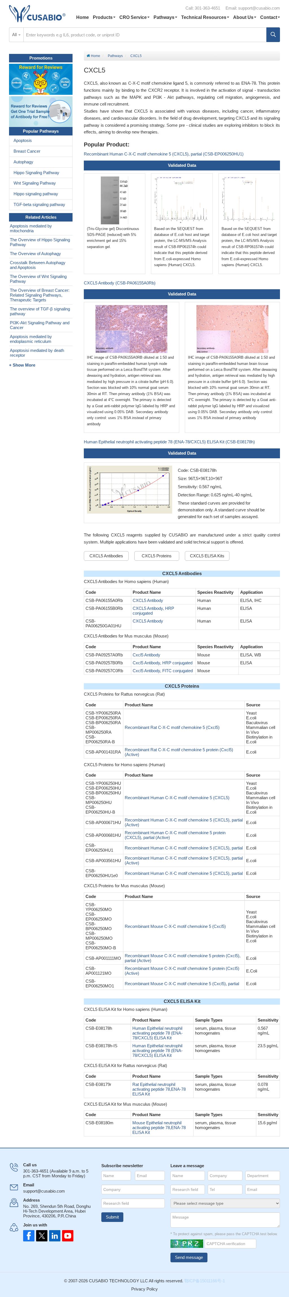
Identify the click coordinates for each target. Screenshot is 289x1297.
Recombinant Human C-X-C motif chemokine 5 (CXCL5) (177, 797)
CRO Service (133, 17)
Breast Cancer (27, 151)
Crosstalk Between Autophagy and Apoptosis (37, 265)
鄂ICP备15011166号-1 (204, 1280)
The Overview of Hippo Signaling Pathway (40, 242)
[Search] (273, 34)
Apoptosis (23, 140)
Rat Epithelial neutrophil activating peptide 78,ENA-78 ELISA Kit (159, 1089)
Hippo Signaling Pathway (36, 172)
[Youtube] (66, 1235)
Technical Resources (203, 17)
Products (103, 17)
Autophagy (23, 161)
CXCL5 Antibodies (106, 555)
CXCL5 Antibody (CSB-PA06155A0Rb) (120, 283)
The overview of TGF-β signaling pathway (40, 311)
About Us (243, 17)
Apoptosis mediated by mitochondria (31, 228)
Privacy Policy (144, 1289)
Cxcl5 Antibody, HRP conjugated (162, 662)
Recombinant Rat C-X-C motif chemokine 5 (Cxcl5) (172, 727)
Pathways (164, 17)
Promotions (40, 58)
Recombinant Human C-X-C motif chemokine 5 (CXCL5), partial (184, 847)
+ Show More (22, 365)
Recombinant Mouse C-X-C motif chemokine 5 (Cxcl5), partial (182, 983)
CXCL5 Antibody (148, 600)
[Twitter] (41, 1235)
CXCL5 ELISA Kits (207, 555)
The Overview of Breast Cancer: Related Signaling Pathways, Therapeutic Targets (39, 295)
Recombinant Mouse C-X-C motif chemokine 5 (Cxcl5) (175, 926)
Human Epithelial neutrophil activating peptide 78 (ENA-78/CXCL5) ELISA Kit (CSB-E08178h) (169, 441)
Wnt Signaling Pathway (35, 183)
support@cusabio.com (259, 8)
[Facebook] (28, 1235)
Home (82, 17)
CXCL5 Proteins (157, 555)
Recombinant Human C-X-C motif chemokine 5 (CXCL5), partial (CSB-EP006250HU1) (164, 154)
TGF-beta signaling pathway (39, 204)
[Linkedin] (53, 1235)
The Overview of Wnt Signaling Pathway (38, 279)
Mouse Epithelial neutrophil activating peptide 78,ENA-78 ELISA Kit (159, 1127)
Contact (268, 17)
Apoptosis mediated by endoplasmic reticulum (31, 339)
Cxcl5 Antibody (146, 654)
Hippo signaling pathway (36, 193)
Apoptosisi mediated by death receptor (37, 353)
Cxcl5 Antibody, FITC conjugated (163, 670)
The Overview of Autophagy (35, 253)
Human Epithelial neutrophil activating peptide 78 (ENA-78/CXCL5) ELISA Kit (157, 1033)
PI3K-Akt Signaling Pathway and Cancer (39, 325)
